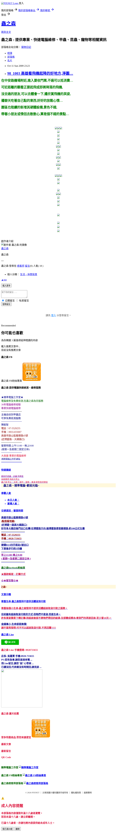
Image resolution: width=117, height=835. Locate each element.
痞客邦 (20, 266)
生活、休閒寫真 (28, 274)
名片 (9, 60)
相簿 (9, 53)
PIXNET (35, 792)
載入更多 (6, 286)
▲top (4, 279)
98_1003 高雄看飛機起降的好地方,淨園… (40, 73)
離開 (18, 829)
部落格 (11, 57)
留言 (27, 266)
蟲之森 (8, 23)
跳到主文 (6, 32)
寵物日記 (26, 47)
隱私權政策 (76, 792)
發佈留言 (6, 304)
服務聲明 (88, 792)
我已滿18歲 (7, 829)
